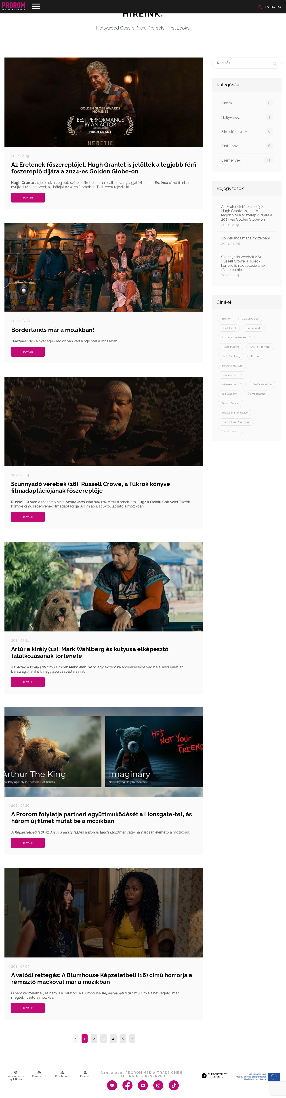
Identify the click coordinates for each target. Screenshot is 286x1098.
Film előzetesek (245, 131)
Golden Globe (250, 318)
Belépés (85, 1076)
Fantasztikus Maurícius (236, 422)
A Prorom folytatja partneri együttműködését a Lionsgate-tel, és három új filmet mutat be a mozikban (101, 817)
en (267, 7)
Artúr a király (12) (260, 346)
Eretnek (226, 318)
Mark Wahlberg (231, 356)
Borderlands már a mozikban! (52, 329)
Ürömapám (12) (256, 393)
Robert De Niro (230, 403)
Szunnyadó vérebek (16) (236, 337)
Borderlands (254, 328)
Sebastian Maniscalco (235, 412)
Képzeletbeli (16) (232, 384)
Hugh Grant (229, 328)
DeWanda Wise (262, 384)
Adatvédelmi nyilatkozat (16, 1078)
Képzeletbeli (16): (232, 375)
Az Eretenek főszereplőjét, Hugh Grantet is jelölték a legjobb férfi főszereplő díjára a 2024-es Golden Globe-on (103, 168)
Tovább (28, 197)
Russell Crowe (230, 346)
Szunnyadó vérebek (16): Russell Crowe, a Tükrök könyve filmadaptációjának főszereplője (90, 487)
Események (245, 160)
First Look (245, 146)
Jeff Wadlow (229, 393)
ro (279, 7)
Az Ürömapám (230, 431)
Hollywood (245, 117)
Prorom (255, 356)
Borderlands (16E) (232, 365)
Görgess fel (39, 1076)
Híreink (143, 13)
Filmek (245, 103)
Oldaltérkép (62, 1076)
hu (273, 7)
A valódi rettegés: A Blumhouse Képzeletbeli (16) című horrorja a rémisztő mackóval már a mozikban (101, 978)
